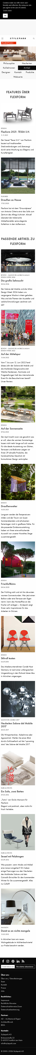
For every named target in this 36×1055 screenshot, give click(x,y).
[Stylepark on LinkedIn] (18, 961)
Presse (3, 988)
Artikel (27, 67)
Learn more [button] (7, 10)
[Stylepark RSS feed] (23, 961)
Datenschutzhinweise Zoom (11, 1006)
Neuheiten (27, 63)
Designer (6, 72)
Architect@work (7, 1022)
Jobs (2, 991)
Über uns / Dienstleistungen (11, 978)
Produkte (30, 72)
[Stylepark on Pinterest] (13, 961)
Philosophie (9, 63)
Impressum (5, 1000)
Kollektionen (9, 67)
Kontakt (18, 72)
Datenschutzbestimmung (10, 1009)
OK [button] (5, 15)
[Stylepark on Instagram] (7, 961)
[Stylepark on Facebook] (3, 961)
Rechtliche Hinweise (8, 1003)
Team (3, 981)
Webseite (18, 76)
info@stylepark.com (8, 1043)
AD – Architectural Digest (10, 1019)
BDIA (3, 1025)
